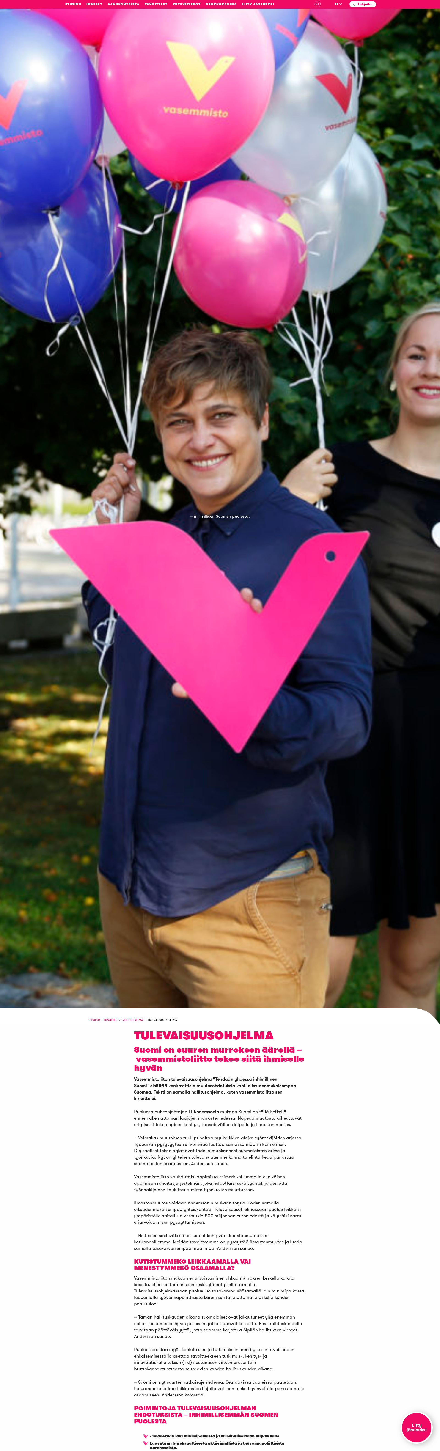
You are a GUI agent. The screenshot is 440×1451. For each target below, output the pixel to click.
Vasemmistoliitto (40, 100)
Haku (317, 4)
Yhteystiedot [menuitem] (187, 4)
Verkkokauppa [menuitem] (221, 4)
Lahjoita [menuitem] (364, 4)
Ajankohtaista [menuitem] (124, 4)
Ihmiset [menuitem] (94, 4)
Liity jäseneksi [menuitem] (258, 4)
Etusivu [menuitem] (73, 4)
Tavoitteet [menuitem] (156, 4)
